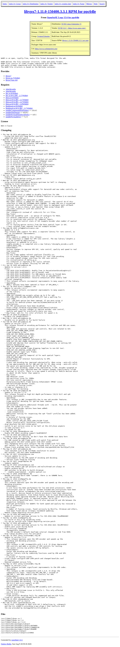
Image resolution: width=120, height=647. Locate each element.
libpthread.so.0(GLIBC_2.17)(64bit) (19, 108)
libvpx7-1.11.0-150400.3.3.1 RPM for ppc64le (60, 11)
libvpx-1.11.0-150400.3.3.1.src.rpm (75, 40)
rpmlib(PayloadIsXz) (13, 117)
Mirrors (89, 4)
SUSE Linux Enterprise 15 (71, 24)
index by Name (78, 4)
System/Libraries (43, 36)
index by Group (15, 4)
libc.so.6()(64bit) (12, 93)
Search (102, 4)
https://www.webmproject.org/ (46, 49)
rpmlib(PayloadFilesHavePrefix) (18, 115)
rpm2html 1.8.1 (17, 640)
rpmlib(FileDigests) (13, 113)
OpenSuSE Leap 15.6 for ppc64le (63, 17)
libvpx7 (8, 76)
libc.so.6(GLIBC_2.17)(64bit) (17, 96)
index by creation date (63, 4)
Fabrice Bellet (6, 644)
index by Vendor (46, 4)
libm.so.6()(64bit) (12, 98)
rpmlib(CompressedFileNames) (17, 110)
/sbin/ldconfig (11, 89)
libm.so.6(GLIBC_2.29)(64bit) (17, 104)
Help (96, 4)
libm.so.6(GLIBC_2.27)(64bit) (17, 102)
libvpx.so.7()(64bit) (13, 78)
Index (5, 4)
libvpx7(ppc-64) (12, 80)
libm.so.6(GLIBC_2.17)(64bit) (17, 100)
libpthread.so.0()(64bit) (14, 106)
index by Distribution (30, 4)
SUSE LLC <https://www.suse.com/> (72, 28)
